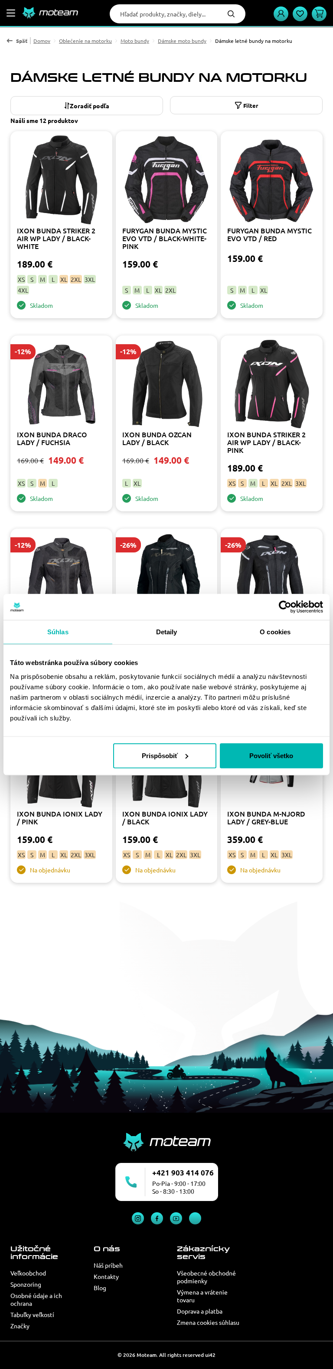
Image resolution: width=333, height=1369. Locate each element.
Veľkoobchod (28, 1273)
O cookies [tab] (275, 632)
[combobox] (86, 105)
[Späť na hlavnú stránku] (50, 13)
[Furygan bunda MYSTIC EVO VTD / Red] (271, 181)
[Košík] (319, 13)
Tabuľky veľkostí (32, 1314)
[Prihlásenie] (281, 13)
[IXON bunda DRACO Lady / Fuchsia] (61, 385)
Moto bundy (135, 40)
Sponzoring (25, 1284)
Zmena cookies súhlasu (208, 1322)
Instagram (138, 1218)
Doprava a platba (199, 1311)
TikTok (195, 1218)
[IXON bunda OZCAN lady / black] (166, 385)
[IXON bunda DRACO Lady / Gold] (61, 578)
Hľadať (231, 13)
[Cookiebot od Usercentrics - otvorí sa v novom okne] (285, 607)
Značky (19, 1326)
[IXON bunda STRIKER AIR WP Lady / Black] (166, 578)
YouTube (176, 1218)
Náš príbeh (108, 1265)
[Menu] (11, 13)
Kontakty (106, 1276)
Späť (21, 40)
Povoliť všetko (271, 755)
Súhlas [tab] (58, 632)
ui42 (210, 1355)
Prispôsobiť (160, 755)
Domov (41, 40)
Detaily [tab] (166, 632)
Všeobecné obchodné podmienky (206, 1277)
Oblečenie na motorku (85, 40)
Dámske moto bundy (182, 40)
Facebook (157, 1218)
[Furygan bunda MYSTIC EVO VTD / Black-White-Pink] (166, 181)
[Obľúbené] (300, 13)
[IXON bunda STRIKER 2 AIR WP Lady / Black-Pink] (271, 385)
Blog (100, 1288)
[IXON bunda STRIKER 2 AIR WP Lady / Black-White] (61, 181)
